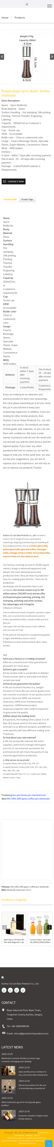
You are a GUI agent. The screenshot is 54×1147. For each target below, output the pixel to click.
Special (37, 1135)
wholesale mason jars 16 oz (18, 890)
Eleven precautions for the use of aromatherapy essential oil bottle (32, 1088)
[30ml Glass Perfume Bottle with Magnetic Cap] (14, 924)
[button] (52, 57)
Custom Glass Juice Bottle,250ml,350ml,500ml (40, 941)
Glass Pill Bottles (44, 1132)
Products (20, 17)
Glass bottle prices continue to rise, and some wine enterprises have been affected (33, 1074)
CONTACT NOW (15, 181)
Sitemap (29, 1135)
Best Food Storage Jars (16, 1138)
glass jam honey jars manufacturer (28, 795)
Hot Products (19, 1135)
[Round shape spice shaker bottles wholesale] (27, 57)
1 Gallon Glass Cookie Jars (36, 1138)
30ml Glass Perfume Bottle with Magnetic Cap (14, 941)
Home (5, 17)
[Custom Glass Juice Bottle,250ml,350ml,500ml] (40, 924)
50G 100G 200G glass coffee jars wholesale (28, 798)
